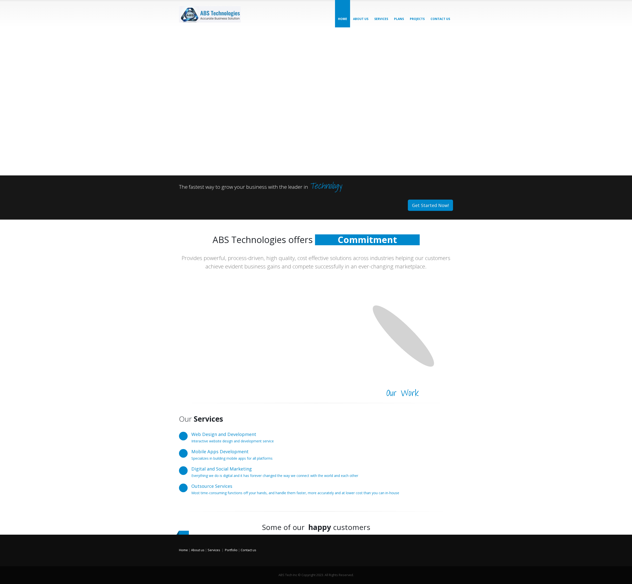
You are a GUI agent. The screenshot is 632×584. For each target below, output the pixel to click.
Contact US (440, 19)
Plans (399, 19)
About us (360, 19)
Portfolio (231, 550)
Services (381, 19)
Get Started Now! (430, 205)
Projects (417, 19)
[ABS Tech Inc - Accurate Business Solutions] (210, 14)
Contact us (248, 550)
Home (342, 19)
